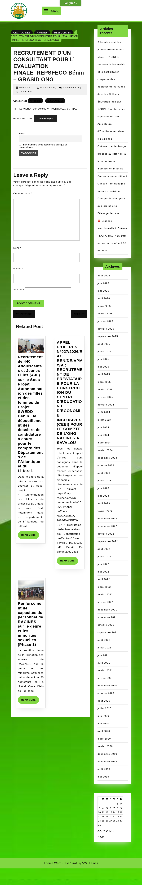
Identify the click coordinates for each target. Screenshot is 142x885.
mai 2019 (103, 776)
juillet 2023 (104, 480)
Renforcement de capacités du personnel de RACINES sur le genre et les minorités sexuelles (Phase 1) (30, 624)
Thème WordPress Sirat (60, 863)
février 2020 (105, 746)
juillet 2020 (104, 708)
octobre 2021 (105, 624)
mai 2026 (103, 290)
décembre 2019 (107, 753)
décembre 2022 (107, 518)
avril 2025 (103, 374)
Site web (18, 289)
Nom (17, 247)
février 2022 (105, 594)
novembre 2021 (107, 617)
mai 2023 (103, 495)
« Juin (100, 836)
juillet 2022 (104, 556)
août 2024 (103, 412)
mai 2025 (103, 366)
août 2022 (103, 548)
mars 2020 (104, 738)
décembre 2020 (107, 685)
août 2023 (103, 473)
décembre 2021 (107, 609)
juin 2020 (103, 716)
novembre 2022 (107, 526)
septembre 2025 (107, 336)
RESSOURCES (62, 32)
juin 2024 (103, 427)
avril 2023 (103, 503)
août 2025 (103, 344)
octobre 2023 (105, 465)
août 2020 (103, 700)
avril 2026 (103, 298)
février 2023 (105, 511)
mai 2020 (103, 723)
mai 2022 (103, 571)
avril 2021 (103, 662)
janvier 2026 (105, 321)
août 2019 (103, 769)
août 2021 (103, 640)
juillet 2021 (104, 647)
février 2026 (105, 313)
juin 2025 (103, 359)
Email (22, 134)
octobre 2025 (105, 328)
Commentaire (22, 193)
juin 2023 (103, 488)
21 (114, 816)
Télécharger (45, 118)
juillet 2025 (104, 351)
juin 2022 (103, 564)
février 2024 (105, 450)
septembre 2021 (107, 632)
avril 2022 (103, 579)
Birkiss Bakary (48, 87)
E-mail (18, 268)
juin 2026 (103, 283)
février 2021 (105, 670)
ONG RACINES (21, 32)
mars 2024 (104, 442)
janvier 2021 (105, 678)
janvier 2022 (105, 602)
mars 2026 (104, 306)
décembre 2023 (107, 457)
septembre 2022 (107, 541)
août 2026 (103, 275)
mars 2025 (104, 381)
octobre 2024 (105, 404)
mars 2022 (104, 586)
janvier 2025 (105, 397)
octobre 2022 (105, 533)
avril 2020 (103, 731)
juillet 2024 (104, 419)
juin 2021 (103, 655)
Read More (30, 536)
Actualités (42, 32)
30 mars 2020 (26, 87)
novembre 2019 (107, 761)
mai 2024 (103, 435)
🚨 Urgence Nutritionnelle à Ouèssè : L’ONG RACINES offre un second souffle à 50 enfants (112, 235)
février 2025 (105, 389)
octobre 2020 (105, 693)
